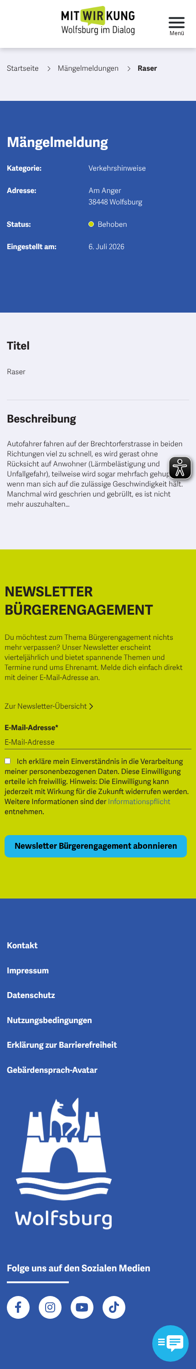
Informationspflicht (139, 801)
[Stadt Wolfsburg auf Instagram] (50, 1307)
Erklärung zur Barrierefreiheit (62, 1045)
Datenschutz (31, 996)
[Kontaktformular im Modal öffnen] (170, 1343)
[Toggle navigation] (176, 24)
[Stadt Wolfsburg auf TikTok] (114, 1307)
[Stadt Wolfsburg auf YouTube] (82, 1307)
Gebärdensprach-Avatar (52, 1071)
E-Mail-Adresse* (31, 727)
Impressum (28, 971)
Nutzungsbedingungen (49, 1021)
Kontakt (22, 946)
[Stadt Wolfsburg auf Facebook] (18, 1307)
